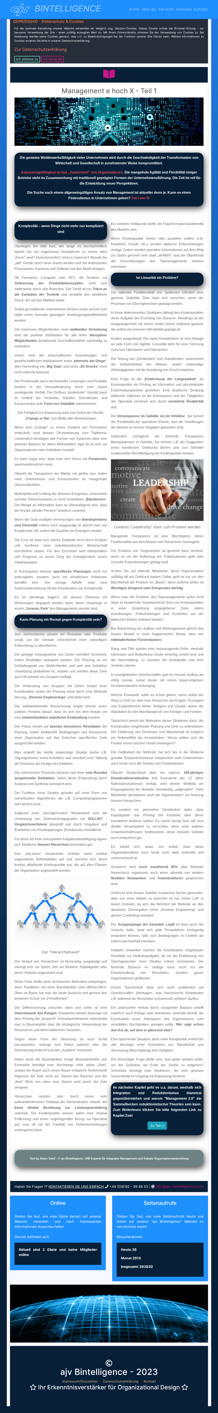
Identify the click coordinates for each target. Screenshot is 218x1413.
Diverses (184, 9)
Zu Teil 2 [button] (157, 1126)
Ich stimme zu (27, 59)
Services (166, 9)
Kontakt (201, 9)
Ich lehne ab (52, 59)
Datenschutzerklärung (120, 1381)
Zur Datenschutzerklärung (40, 49)
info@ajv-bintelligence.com (180, 1186)
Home (134, 9)
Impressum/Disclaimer (80, 1381)
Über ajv (149, 9)
